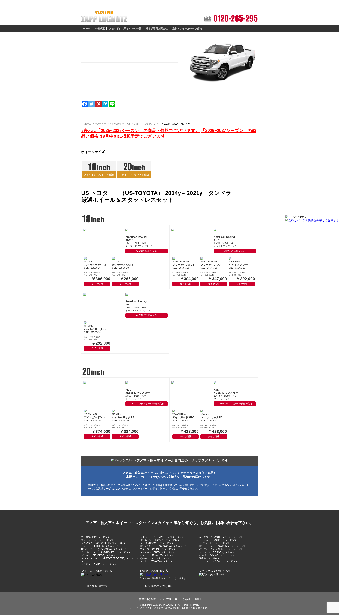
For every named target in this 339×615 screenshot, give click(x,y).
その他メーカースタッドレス (155, 558)
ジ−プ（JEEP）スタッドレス (214, 543)
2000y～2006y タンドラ (206, 100)
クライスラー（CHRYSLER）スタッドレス (103, 543)
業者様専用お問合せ (157, 28)
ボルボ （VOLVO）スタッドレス (216, 555)
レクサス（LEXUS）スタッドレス (98, 564)
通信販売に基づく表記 (159, 586)
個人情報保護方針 (97, 586)
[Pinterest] (98, 104)
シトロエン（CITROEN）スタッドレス (219, 552)
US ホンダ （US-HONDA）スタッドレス (104, 549)
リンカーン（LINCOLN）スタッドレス (160, 540)
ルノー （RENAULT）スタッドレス (159, 555)
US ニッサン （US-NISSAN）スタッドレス (222, 546)
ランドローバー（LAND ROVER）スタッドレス (105, 552)
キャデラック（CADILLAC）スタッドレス (220, 537)
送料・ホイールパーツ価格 (187, 28)
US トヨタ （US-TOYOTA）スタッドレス (163, 546)
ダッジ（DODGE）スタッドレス (157, 543)
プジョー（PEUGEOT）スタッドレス (100, 555)
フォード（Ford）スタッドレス (97, 540)
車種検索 (100, 28)
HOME (86, 28)
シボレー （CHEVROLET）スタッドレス (162, 537)
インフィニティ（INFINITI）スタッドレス (220, 549)
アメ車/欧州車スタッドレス (95, 537)
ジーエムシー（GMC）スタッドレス (217, 540)
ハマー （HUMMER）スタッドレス (100, 546)
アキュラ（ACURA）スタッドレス (158, 549)
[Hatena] (105, 104)
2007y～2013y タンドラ (206, 96)
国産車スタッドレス (209, 558)
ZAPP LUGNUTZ (167, 605)
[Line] (112, 104)
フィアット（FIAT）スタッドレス (157, 552)
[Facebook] (85, 104)
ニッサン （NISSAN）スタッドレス (218, 561)
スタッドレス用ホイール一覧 (125, 28)
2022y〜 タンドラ (202, 92)
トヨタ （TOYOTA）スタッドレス (158, 561)
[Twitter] (91, 104)
